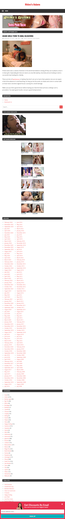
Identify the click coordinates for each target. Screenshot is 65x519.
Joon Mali (7, 497)
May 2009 (19, 365)
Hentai (6, 430)
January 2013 (20, 282)
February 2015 (21, 241)
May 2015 (19, 237)
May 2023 (7, 255)
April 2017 (7, 374)
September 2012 (21, 291)
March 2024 (7, 241)
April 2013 (20, 278)
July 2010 (19, 336)
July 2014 (19, 249)
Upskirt (6, 469)
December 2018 (8, 347)
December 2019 (8, 324)
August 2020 (7, 309)
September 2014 (21, 245)
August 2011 (20, 311)
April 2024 (7, 239)
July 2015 (19, 235)
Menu (6, 11)
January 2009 (20, 374)
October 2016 (8, 380)
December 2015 (21, 233)
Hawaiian (7, 428)
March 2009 (20, 369)
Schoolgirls (7, 457)
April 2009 (20, 367)
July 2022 (7, 272)
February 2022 (8, 280)
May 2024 (7, 237)
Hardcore (30, 38)
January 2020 (8, 322)
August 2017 (7, 369)
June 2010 (19, 338)
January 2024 (8, 243)
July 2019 (7, 334)
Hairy (5, 422)
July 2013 (19, 272)
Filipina (6, 420)
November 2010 (21, 328)
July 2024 (7, 235)
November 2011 (21, 305)
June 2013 (19, 274)
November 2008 (21, 378)
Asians (25, 38)
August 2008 (20, 384)
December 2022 (8, 264)
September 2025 (9, 226)
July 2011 (19, 313)
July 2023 (7, 253)
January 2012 (20, 303)
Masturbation (8, 445)
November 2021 (8, 284)
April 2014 (20, 255)
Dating (6, 415)
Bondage (6, 405)
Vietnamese (7, 474)
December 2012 (21, 284)
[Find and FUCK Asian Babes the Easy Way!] (14, 134)
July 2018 (7, 355)
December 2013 (21, 264)
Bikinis (6, 403)
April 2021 (7, 297)
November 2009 (21, 353)
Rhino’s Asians (32, 4)
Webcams (7, 476)
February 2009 (21, 371)
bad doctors (16, 79)
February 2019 (8, 342)
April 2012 (20, 299)
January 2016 (20, 230)
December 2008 (21, 376)
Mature (6, 447)
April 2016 (20, 226)
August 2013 (20, 270)
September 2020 (9, 307)
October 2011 (20, 307)
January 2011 (20, 324)
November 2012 (21, 286)
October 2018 (8, 351)
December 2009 (21, 351)
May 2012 (19, 297)
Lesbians (6, 442)
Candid (6, 409)
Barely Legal (7, 399)
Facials (6, 417)
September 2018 (9, 353)
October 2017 (8, 365)
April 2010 (20, 342)
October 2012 (20, 289)
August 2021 (7, 291)
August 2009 (20, 359)
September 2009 (21, 357)
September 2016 (9, 382)
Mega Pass (7, 449)
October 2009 (20, 355)
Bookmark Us (8, 102)
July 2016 (7, 386)
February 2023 (8, 262)
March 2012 (20, 301)
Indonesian (7, 434)
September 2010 (21, 332)
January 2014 (20, 262)
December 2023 (8, 245)
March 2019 (7, 340)
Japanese (6, 438)
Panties (6, 453)
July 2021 (7, 293)
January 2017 (8, 376)
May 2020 (7, 316)
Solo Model (7, 463)
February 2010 (21, 347)
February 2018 (8, 361)
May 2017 (7, 371)
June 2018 (7, 357)
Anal (5, 395)
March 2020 (7, 320)
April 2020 (7, 318)
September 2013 (21, 268)
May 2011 (19, 316)
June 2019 (7, 336)
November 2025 (8, 224)
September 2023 (9, 249)
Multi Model (36, 38)
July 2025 (7, 228)
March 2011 (20, 320)
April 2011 (20, 318)
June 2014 (19, 251)
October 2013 (20, 266)
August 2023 (7, 251)
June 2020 (7, 313)
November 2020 (8, 303)
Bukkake (6, 407)
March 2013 (20, 280)
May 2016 (19, 224)
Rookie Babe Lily (8, 501)
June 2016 (19, 222)
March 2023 (7, 260)
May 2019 (7, 338)
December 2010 (21, 326)
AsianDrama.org (8, 486)
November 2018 (8, 349)
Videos (6, 471)
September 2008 (21, 382)
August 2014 (20, 247)
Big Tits (6, 401)
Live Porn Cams (8, 499)
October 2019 (8, 328)
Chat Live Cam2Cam (9, 491)
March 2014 (20, 257)
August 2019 (7, 332)
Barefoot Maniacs (9, 488)
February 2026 (8, 222)
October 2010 (20, 330)
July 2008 (19, 386)
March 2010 (20, 345)
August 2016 (7, 384)
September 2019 (9, 330)
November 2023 (8, 247)
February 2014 (21, 260)
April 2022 (7, 276)
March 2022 (7, 278)
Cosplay (6, 413)
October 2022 (8, 266)
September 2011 (21, 309)
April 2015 (20, 239)
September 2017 (9, 367)
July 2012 (19, 295)
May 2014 (19, 253)
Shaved (6, 459)
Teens (6, 465)
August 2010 (20, 334)
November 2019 (8, 326)
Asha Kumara (8, 484)
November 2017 (8, 363)
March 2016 (20, 228)
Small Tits (7, 461)
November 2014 (21, 243)
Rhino (18, 38)
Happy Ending (8, 424)
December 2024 (8, 233)
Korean (6, 440)
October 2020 (8, 305)
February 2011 (21, 322)
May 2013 (19, 276)
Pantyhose (7, 455)
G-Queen (6, 493)
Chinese (6, 411)
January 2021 (8, 301)
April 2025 (7, 230)
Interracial (7, 436)
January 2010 (20, 349)
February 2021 (8, 299)
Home (6, 100)
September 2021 (9, 289)
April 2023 (7, 257)
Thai (5, 467)
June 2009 (19, 363)
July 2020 (7, 311)
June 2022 (7, 274)
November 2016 (8, 378)
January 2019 (8, 345)
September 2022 (9, 268)
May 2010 (19, 340)
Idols (5, 432)
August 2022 (7, 270)
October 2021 (8, 286)
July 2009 (19, 361)
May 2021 (7, 295)
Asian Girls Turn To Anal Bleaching (17, 36)
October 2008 (20, 380)
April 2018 (7, 359)
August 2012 (20, 293)
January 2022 (8, 282)
